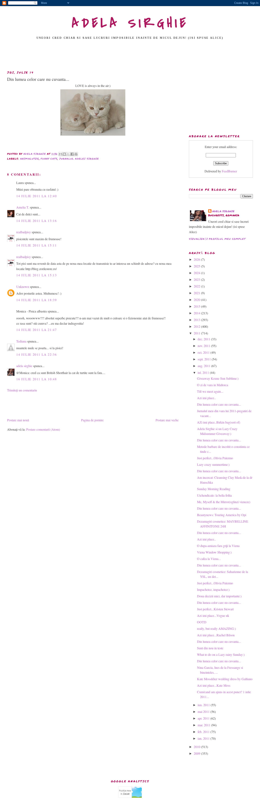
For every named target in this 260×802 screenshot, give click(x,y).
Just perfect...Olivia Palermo (215, 458)
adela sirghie (24, 366)
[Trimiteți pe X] (68, 154)
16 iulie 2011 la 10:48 (36, 379)
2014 (197, 313)
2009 (197, 753)
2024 (197, 273)
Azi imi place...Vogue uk (213, 615)
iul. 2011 (204, 372)
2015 (197, 306)
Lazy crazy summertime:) (213, 464)
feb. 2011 (204, 732)
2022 (197, 286)
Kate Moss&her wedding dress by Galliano (224, 679)
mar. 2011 (204, 725)
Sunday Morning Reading (213, 489)
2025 (197, 266)
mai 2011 (204, 711)
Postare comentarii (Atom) (43, 429)
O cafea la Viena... (209, 559)
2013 (197, 320)
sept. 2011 (205, 359)
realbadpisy (23, 232)
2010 (197, 747)
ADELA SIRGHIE (130, 23)
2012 (197, 326)
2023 (197, 279)
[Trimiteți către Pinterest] (76, 154)
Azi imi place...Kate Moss (213, 685)
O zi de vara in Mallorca (212, 385)
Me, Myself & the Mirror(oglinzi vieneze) (223, 502)
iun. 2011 (204, 705)
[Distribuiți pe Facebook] (72, 154)
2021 (197, 293)
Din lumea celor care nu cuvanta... (219, 404)
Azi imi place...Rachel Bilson (216, 635)
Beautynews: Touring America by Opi (221, 515)
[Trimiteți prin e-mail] (60, 154)
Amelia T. (22, 207)
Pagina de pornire (92, 420)
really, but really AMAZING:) (216, 628)
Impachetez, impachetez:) (213, 589)
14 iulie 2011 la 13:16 (36, 220)
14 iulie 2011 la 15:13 (36, 275)
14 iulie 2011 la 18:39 (36, 300)
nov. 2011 (204, 346)
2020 (197, 299)
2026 (197, 259)
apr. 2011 (204, 718)
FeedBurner (229, 171)
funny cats (49, 158)
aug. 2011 (204, 366)
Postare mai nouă (18, 420)
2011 (197, 333)
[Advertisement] (130, 56)
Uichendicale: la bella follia (214, 495)
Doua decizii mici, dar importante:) (219, 596)
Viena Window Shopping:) (214, 552)
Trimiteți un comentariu (22, 390)
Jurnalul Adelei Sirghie (79, 158)
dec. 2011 (204, 339)
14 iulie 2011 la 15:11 (36, 245)
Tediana (21, 341)
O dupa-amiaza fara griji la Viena (218, 546)
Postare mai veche (167, 420)
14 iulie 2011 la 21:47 (36, 330)
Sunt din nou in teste (210, 648)
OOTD (201, 622)
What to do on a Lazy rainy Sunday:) (221, 654)
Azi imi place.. (206, 398)
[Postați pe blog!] (64, 154)
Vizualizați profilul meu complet (217, 239)
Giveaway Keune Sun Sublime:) (217, 378)
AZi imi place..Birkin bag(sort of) (218, 422)
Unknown (22, 286)
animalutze (29, 158)
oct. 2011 (204, 352)
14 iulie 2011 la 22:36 (36, 354)
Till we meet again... (210, 391)
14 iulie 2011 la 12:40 (36, 196)
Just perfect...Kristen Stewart (215, 609)
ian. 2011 (204, 738)
